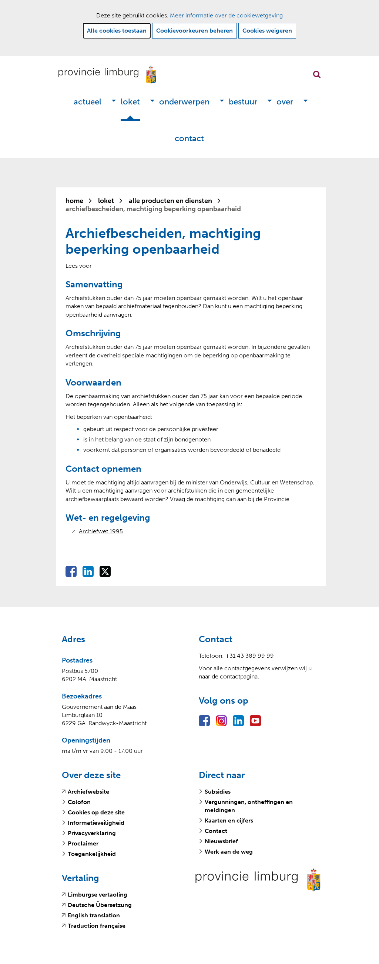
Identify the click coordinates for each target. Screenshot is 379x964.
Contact (189, 138)
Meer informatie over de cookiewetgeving (226, 15)
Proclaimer (83, 843)
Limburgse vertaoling (97, 895)
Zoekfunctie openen (317, 74)
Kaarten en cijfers (229, 820)
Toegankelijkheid (92, 853)
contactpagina (239, 676)
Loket (130, 102)
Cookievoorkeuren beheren (194, 30)
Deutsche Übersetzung (100, 905)
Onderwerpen (184, 102)
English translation (94, 915)
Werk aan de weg (229, 851)
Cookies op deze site (96, 812)
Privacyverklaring (92, 833)
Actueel (87, 102)
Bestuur (243, 102)
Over (284, 102)
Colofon (79, 801)
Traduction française (96, 926)
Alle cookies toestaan (117, 30)
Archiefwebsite (88, 792)
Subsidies (218, 791)
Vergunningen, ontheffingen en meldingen (249, 806)
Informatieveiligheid (96, 822)
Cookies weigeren (267, 30)
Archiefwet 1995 (101, 531)
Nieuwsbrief (221, 841)
